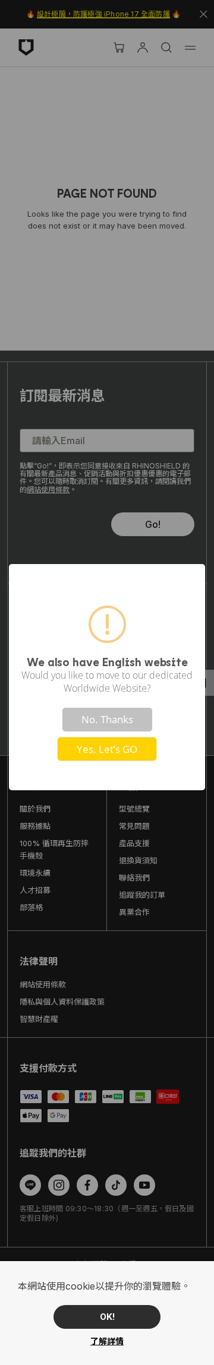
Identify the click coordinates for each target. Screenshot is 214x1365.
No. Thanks (107, 719)
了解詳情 (107, 1341)
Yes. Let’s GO (107, 749)
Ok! (107, 1317)
